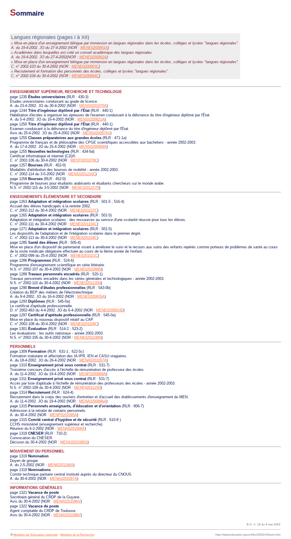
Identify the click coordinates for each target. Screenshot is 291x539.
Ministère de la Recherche (77, 534)
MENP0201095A (63, 415)
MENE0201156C (83, 224)
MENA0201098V (67, 515)
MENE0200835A (91, 296)
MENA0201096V (67, 501)
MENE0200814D (109, 310)
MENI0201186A (60, 465)
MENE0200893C (85, 66)
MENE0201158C (83, 238)
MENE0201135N (87, 283)
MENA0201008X (71, 428)
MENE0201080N (87, 269)
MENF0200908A (92, 374)
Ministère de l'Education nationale (35, 534)
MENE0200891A (94, 48)
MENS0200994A (93, 146)
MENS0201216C (81, 174)
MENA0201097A (63, 478)
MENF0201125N (87, 387)
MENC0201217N (85, 187)
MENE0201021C (84, 255)
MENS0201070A (93, 106)
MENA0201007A (93, 360)
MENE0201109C (83, 324)
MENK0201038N (87, 337)
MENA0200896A (92, 401)
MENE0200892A (93, 57)
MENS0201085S (74, 442)
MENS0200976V (96, 133)
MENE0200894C (85, 76)
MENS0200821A (91, 119)
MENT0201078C (83, 160)
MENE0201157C (83, 210)
